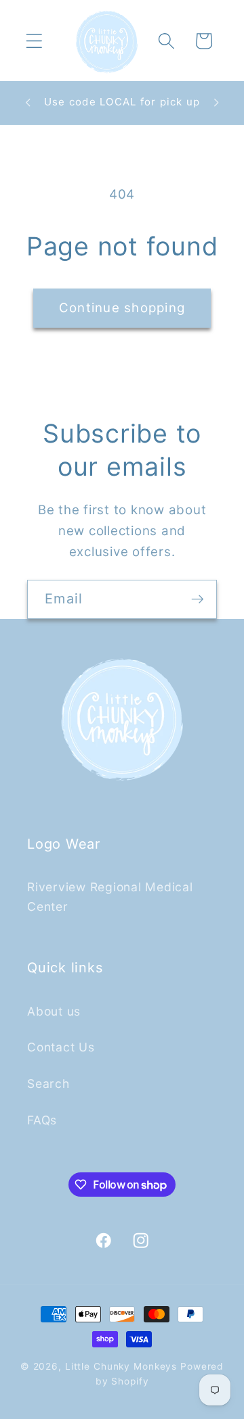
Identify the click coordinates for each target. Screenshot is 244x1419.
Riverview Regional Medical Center (110, 897)
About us (54, 1011)
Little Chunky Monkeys (121, 1366)
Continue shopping (122, 308)
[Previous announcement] (28, 103)
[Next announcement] (216, 103)
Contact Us (61, 1047)
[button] (34, 40)
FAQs (42, 1120)
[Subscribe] (197, 599)
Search (48, 1083)
